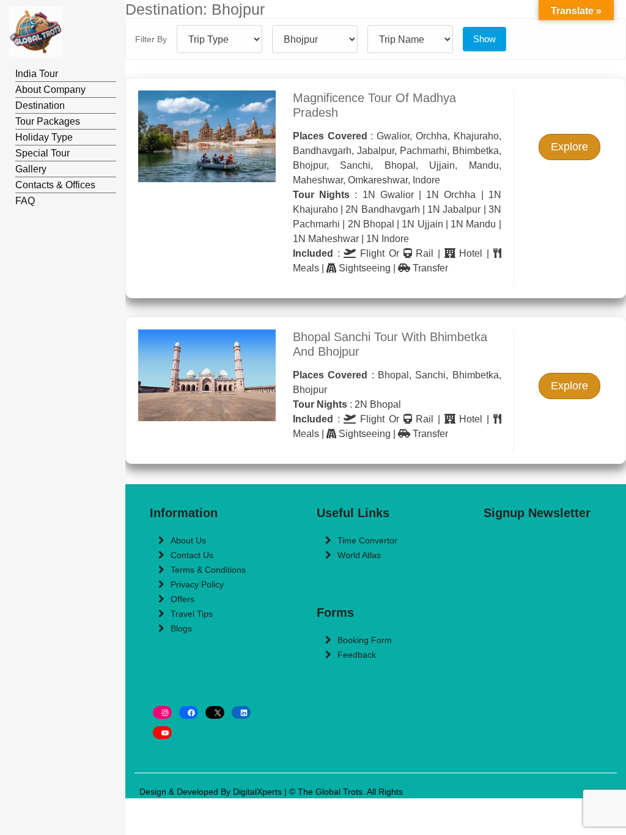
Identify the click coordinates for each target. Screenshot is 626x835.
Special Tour (42, 153)
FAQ (25, 201)
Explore (569, 147)
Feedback (356, 655)
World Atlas (359, 555)
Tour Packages (47, 121)
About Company (50, 89)
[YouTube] (162, 732)
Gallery (30, 169)
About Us (188, 540)
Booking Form (364, 640)
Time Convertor (367, 540)
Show (484, 39)
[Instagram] (162, 712)
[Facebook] (188, 712)
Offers (182, 599)
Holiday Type (44, 137)
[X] (214, 712)
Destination (40, 105)
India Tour (36, 73)
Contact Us (192, 555)
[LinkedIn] (241, 712)
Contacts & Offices (55, 185)
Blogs (181, 628)
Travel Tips (192, 614)
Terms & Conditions (208, 570)
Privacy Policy (197, 584)
